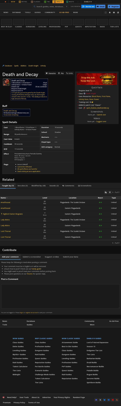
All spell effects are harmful (27, 169)
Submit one (101, 115)
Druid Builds (92, 362)
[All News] (5, 1)
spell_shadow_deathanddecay (97, 108)
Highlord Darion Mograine (13, 214)
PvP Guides (66, 366)
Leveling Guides (19, 350)
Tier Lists (17, 370)
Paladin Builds (93, 370)
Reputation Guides (43, 362)
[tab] (8, 186)
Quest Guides (40, 358)
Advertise (46, 397)
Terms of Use (34, 402)
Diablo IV (90, 2)
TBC (48, 2)
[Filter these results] (110, 192)
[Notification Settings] (110, 12)
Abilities (23, 66)
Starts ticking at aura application (28, 171)
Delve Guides (18, 346)
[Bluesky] (104, 400)
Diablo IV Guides (94, 338)
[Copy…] (106, 192)
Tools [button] (27, 12)
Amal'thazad (5, 202)
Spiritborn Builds (94, 382)
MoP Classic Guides (43, 338)
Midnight (16, 374)
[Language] (118, 12)
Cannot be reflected (24, 167)
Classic (37, 2)
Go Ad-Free (64, 12)
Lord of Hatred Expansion (97, 342)
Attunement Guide (70, 342)
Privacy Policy (19, 402)
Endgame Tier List (94, 350)
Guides (38, 12)
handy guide (36, 269)
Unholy (43, 66)
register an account (32, 312)
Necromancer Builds (95, 366)
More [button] (75, 12)
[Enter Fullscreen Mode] (105, 12)
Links (71, 73)
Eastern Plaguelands (72, 208)
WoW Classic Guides (71, 338)
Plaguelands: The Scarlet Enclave (72, 202)
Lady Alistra (5, 220)
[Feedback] (114, 12)
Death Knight (33, 66)
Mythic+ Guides (19, 354)
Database (16, 12)
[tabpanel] (60, 217)
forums (29, 274)
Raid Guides (18, 362)
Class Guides (18, 342)
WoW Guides (18, 338)
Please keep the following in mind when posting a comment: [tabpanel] (28, 287)
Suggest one (101, 121)
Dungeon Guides (42, 350)
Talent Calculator (20, 366)
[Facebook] (108, 400)
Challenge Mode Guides (45, 374)
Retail (24, 2)
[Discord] (96, 400)
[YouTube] (113, 400)
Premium (7, 402)
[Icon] (6, 82)
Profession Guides (20, 358)
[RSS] (117, 400)
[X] (100, 400)
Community (50, 12)
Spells (16, 66)
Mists (71, 2)
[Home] (15, 6)
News (6, 12)
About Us (35, 397)
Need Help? (12, 397)
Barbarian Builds (94, 358)
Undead (114, 202)
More (92, 325)
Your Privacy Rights (62, 397)
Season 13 (91, 346)
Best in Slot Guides (70, 346)
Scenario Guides (42, 370)
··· (78, 2)
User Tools (24, 397)
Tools (4, 325)
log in (21, 312)
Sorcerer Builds (93, 378)
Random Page (79, 397)
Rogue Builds (92, 374)
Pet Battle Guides (42, 366)
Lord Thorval (6, 231)
